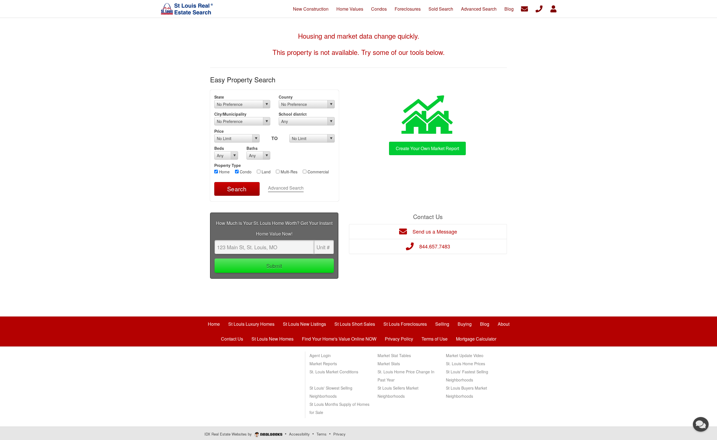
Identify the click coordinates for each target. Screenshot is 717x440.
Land (265, 171)
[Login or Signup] (553, 8)
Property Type (227, 165)
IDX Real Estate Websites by (228, 434)
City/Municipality (230, 114)
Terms (321, 434)
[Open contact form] (524, 8)
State (219, 97)
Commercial (317, 171)
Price (219, 131)
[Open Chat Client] (701, 424)
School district (293, 114)
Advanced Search (286, 188)
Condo (245, 171)
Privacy (339, 434)
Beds (219, 148)
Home (224, 171)
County (286, 97)
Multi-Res (288, 171)
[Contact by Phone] (539, 8)
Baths (252, 148)
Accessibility (299, 434)
